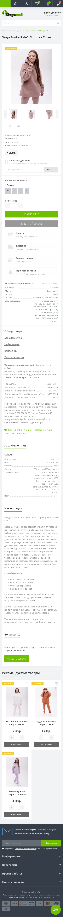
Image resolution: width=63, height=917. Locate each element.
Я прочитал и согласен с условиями (31, 848)
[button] (26, 3)
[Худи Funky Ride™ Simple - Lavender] (17, 772)
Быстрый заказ (31, 223)
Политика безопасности (25, 848)
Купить (51, 169)
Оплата (20, 233)
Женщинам (17, 31)
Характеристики (13, 338)
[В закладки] (27, 683)
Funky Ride (25, 135)
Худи (49, 429)
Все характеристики (50, 283)
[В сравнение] (27, 688)
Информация (11, 344)
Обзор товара (13, 331)
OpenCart (37, 892)
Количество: (11, 200)
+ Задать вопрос (16, 658)
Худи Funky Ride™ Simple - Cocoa (24, 429)
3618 (43, 429)
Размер (9, 184)
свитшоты (21, 433)
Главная (5, 31)
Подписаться (51, 843)
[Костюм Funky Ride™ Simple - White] (17, 702)
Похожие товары (14, 357)
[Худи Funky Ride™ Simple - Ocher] (46, 702)
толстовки (9, 433)
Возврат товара (24, 258)
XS (8, 190)
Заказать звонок (51, 15)
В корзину (31, 214)
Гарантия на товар (26, 270)
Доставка (21, 245)
